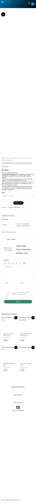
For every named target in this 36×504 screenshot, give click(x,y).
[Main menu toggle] (32, 4)
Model (3, 192)
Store (7, 158)
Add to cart (18, 203)
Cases (11, 158)
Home (3, 158)
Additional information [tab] (8, 216)
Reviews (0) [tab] (5, 219)
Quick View (9, 330)
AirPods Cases (17, 158)
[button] (24, 4)
